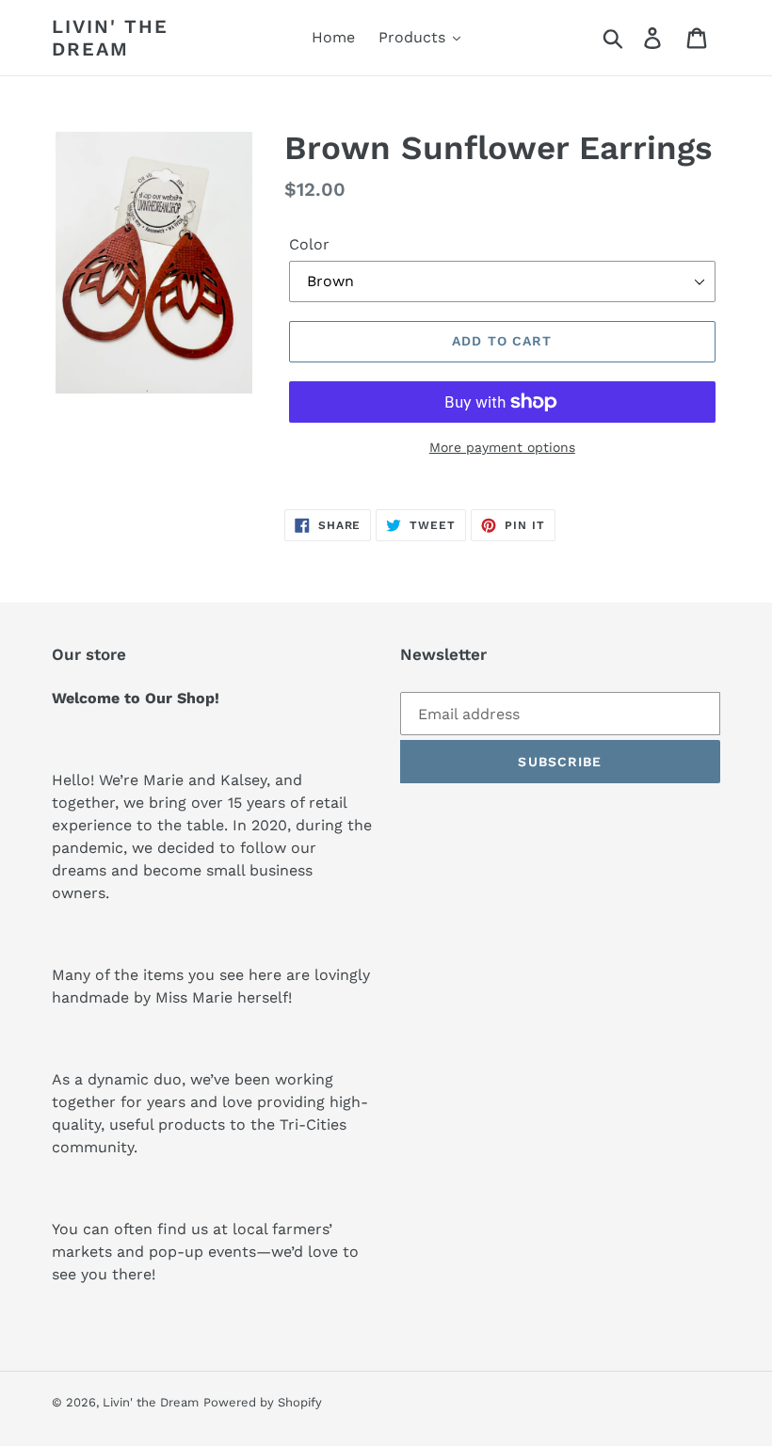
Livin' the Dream (110, 37)
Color (309, 244)
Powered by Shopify (262, 1402)
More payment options (502, 447)
